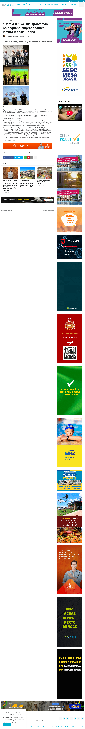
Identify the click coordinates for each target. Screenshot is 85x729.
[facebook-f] (69, 1)
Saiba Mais (14, 722)
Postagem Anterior (7, 210)
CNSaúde (18, 1)
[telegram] (81, 1)
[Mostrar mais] (35, 157)
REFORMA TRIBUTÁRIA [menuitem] (51, 4)
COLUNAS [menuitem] (73, 4)
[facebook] (60, 718)
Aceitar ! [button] (7, 724)
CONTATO (44, 726)
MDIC (49, 1)
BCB (53, 1)
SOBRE (38, 726)
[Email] (31, 157)
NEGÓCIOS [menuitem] (26, 4)
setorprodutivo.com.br (32, 152)
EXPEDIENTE (58, 726)
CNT (13, 1)
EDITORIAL (67, 726)
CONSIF (29, 1)
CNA (2, 1)
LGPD (51, 726)
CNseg (23, 1)
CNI (10, 1)
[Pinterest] (28, 157)
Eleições (15, 152)
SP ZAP (82, 726)
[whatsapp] (78, 1)
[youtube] (76, 1)
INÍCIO (32, 726)
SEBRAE (34, 1)
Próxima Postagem (48, 210)
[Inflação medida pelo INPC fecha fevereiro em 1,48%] (44, 173)
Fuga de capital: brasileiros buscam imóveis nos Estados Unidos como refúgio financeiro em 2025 (26, 183)
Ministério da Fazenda (61, 1)
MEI (45, 1)
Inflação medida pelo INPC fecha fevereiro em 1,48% (44, 181)
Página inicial (6, 20)
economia (13, 20)
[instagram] (71, 718)
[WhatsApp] (25, 157)
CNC (6, 1)
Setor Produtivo (22, 152)
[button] (77, 4)
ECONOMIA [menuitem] (64, 4)
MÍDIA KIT (75, 726)
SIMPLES (40, 1)
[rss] (83, 1)
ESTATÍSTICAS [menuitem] (37, 4)
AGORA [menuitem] (18, 4)
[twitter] (71, 1)
